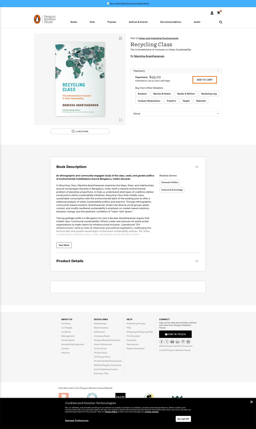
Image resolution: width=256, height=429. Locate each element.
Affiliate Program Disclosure (107, 365)
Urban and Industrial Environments (158, 38)
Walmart (201, 101)
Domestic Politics (169, 182)
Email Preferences (103, 344)
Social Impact (68, 340)
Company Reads (102, 336)
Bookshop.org (209, 93)
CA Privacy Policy (102, 356)
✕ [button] (251, 402)
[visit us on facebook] (161, 341)
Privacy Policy (100, 352)
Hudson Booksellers (149, 101)
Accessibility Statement (72, 344)
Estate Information (136, 348)
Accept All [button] (183, 419)
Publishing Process (136, 323)
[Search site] (220, 22)
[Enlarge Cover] (120, 119)
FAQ (129, 327)
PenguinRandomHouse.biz (107, 340)
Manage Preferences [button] (76, 420)
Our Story (66, 323)
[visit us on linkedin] (177, 341)
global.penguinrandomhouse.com (176, 346)
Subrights (131, 340)
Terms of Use (100, 348)
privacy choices (152, 412)
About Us (66, 319)
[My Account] (212, 12)
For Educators (133, 336)
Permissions (133, 344)
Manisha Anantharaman (149, 56)
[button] (74, 22)
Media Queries (101, 327)
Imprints (65, 352)
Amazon (142, 93)
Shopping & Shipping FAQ (140, 331)
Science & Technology (172, 189)
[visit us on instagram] (188, 341)
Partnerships (100, 323)
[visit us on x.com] (166, 341)
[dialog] (128, 413)
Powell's (171, 101)
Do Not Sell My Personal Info (108, 361)
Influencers (99, 331)
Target (186, 101)
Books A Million (186, 93)
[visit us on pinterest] (183, 341)
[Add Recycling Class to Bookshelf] (120, 38)
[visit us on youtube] (172, 341)
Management (68, 336)
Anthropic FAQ (101, 373)
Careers (65, 348)
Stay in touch (176, 334)
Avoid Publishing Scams (106, 369)
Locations (66, 331)
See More (64, 245)
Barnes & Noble (162, 93)
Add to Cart (204, 79)
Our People (66, 327)
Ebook (176, 113)
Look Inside (81, 131)
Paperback (176, 71)
